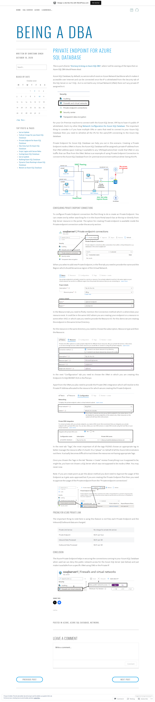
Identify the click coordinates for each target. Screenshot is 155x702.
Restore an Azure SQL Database (30, 168)
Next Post (121, 679)
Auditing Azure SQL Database (29, 159)
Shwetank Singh (35, 53)
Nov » (23, 120)
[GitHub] (137, 10)
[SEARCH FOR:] (31, 67)
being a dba (54, 31)
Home (18, 10)
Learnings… (47, 10)
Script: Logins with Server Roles (30, 151)
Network (94, 622)
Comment (130, 664)
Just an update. (24, 157)
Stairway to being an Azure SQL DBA (85, 66)
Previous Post (26, 679)
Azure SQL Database (79, 622)
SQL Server (28, 10)
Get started (95, 3)
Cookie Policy (37, 698)
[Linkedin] (131, 10)
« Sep (18, 120)
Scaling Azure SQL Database (29, 154)
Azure (37, 10)
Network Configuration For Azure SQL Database (104, 126)
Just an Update (24, 132)
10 (39, 96)
